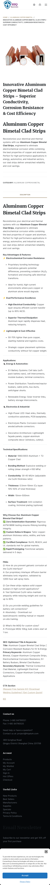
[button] (46, 851)
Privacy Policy (25, 882)
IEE (4, 699)
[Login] (34, 5)
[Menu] (46, 5)
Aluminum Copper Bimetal (27, 183)
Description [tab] (25, 195)
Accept (25, 875)
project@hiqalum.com (27, 733)
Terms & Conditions (12, 816)
